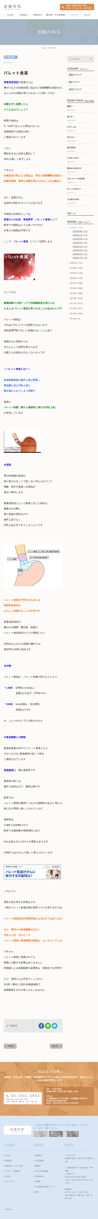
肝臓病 (37, 1181)
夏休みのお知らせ (74, 168)
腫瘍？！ (70, 106)
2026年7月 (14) (80, 235)
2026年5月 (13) (80, 243)
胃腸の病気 (11, 57)
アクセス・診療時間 (12, 1171)
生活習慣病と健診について (45, 1187)
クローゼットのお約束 (76, 178)
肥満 (37, 1192)
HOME (44, 48)
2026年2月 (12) (80, 254)
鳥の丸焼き (71, 147)
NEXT (55, 1046)
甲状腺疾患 (39, 1176)
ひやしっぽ (71, 127)
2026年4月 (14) (80, 246)
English (8, 1176)
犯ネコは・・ (72, 137)
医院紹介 (8, 1160)
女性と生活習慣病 (41, 1171)
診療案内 (38, 1155)
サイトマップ (10, 1181)
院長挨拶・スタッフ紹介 (14, 1166)
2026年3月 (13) (80, 250)
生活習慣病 (39, 1160)
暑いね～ (70, 116)
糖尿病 (37, 1166)
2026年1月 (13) (80, 258)
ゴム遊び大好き (73, 199)
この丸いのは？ (73, 158)
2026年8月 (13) (80, 231)
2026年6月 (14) (80, 239)
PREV (11, 1046)
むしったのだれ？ (74, 189)
